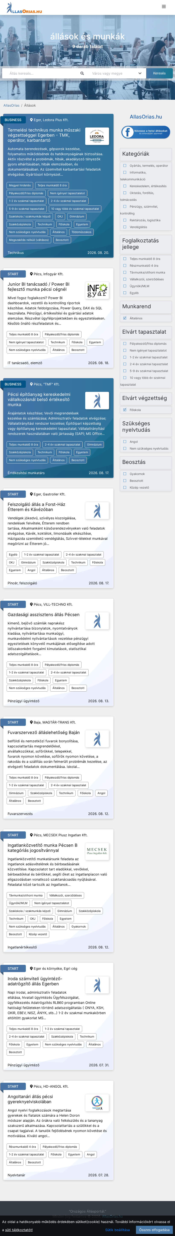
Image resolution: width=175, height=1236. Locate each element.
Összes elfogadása (154, 1230)
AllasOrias (11, 105)
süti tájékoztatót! (19, 1230)
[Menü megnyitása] (164, 6)
